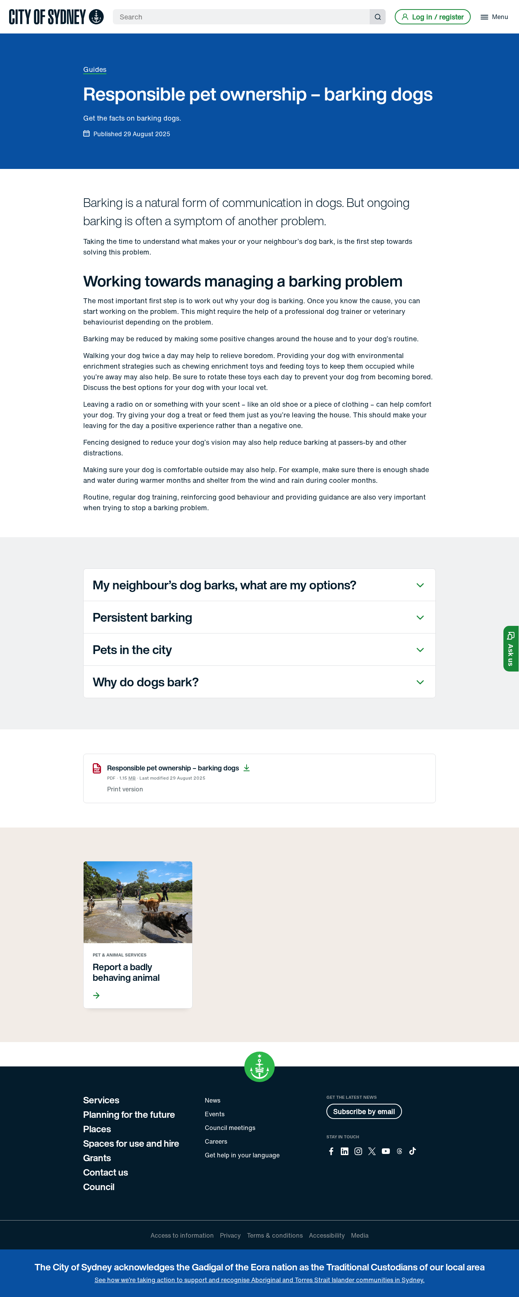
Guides (94, 69)
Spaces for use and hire (131, 1143)
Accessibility (327, 1235)
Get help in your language (242, 1155)
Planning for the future (129, 1114)
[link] (56, 16)
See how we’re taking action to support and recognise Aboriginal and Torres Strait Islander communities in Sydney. (260, 1279)
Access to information (182, 1235)
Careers (216, 1141)
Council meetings (230, 1127)
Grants (97, 1158)
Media (360, 1235)
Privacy (230, 1235)
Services (101, 1100)
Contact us (105, 1172)
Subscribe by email (364, 1111)
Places (97, 1129)
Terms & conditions (275, 1235)
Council (98, 1187)
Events (215, 1114)
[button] (511, 649)
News (212, 1100)
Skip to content (19, 7)
